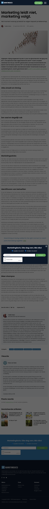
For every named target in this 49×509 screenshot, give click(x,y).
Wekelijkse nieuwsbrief (32, 251)
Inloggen (39, 3)
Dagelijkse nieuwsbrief (18, 251)
